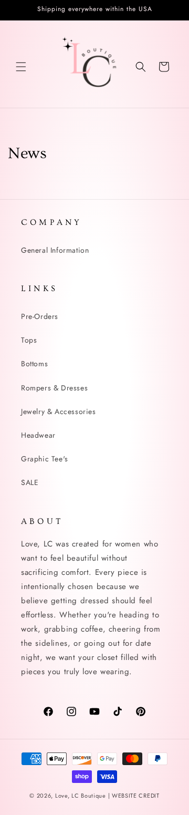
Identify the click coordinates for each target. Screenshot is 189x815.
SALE (29, 482)
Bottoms (34, 363)
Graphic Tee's (44, 458)
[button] (21, 66)
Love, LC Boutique (81, 795)
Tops (29, 340)
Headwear (38, 435)
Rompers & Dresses (54, 388)
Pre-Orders (39, 316)
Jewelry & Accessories (58, 411)
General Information (55, 250)
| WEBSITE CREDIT (134, 795)
